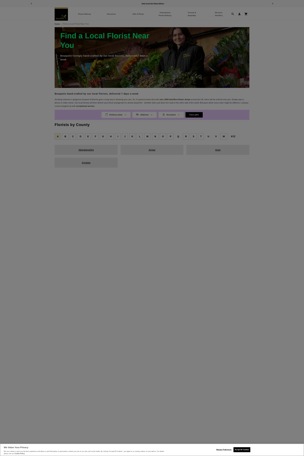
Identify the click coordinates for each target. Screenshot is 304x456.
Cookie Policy (19, 453)
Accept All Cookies (242, 450)
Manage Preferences (223, 450)
